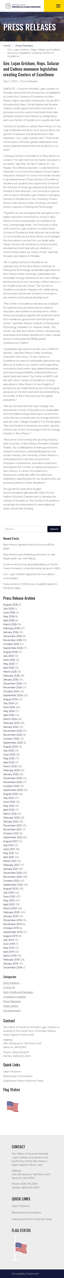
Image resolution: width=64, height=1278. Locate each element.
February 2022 (11, 817)
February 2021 (11, 865)
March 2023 (10, 766)
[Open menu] (58, 6)
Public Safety (10, 1006)
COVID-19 (9, 987)
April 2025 (8, 667)
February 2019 (11, 959)
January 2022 (10, 821)
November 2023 (12, 734)
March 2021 (9, 861)
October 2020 (11, 880)
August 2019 (10, 936)
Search (54, 529)
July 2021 (8, 845)
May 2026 (8, 616)
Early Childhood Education (18, 992)
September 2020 (13, 884)
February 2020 (11, 912)
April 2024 (9, 715)
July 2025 (8, 655)
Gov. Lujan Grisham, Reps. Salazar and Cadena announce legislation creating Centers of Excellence (33, 53)
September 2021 (12, 837)
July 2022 (8, 797)
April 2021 (8, 857)
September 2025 (12, 648)
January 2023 (10, 774)
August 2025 (10, 652)
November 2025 (12, 640)
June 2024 (9, 707)
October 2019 (11, 928)
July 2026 (8, 608)
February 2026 (11, 628)
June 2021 (9, 849)
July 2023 (8, 750)
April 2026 (8, 620)
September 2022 (13, 790)
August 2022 (10, 794)
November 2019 (12, 924)
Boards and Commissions (17, 1076)
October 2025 (11, 644)
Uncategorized (11, 1010)
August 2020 (10, 888)
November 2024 (12, 687)
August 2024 (10, 699)
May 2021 (8, 853)
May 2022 (8, 805)
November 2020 (12, 876)
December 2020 (12, 872)
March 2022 (10, 813)
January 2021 (10, 868)
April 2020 (9, 904)
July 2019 (8, 939)
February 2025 (11, 675)
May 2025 (8, 663)
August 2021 (10, 841)
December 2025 (12, 636)
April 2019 (8, 951)
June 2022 (9, 801)
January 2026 (10, 632)
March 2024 (10, 719)
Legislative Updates (14, 996)
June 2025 (9, 659)
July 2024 (8, 703)
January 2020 (11, 916)
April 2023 (8, 762)
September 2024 (13, 695)
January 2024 (11, 726)
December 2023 (12, 730)
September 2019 (12, 932)
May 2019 (8, 947)
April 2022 (8, 809)
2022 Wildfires (11, 983)
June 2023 (9, 754)
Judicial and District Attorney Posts (23, 1080)
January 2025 (10, 679)
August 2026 (10, 604)
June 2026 (9, 612)
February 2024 (11, 723)
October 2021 (11, 833)
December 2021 (12, 825)
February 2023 (11, 770)
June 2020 (9, 896)
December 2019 (12, 920)
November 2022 (12, 782)
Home (7, 45)
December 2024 (12, 683)
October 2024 (11, 691)
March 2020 (10, 908)
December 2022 (12, 778)
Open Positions (12, 1071)
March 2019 (10, 955)
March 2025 (10, 671)
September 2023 (13, 742)
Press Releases (24, 45)
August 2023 (10, 746)
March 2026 (10, 624)
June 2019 (9, 943)
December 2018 (12, 967)
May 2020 (9, 900)
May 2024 (9, 711)
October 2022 (11, 786)
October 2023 (11, 738)
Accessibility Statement (25, 1273)
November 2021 (12, 829)
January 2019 (10, 963)
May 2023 (8, 758)
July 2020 (8, 892)
